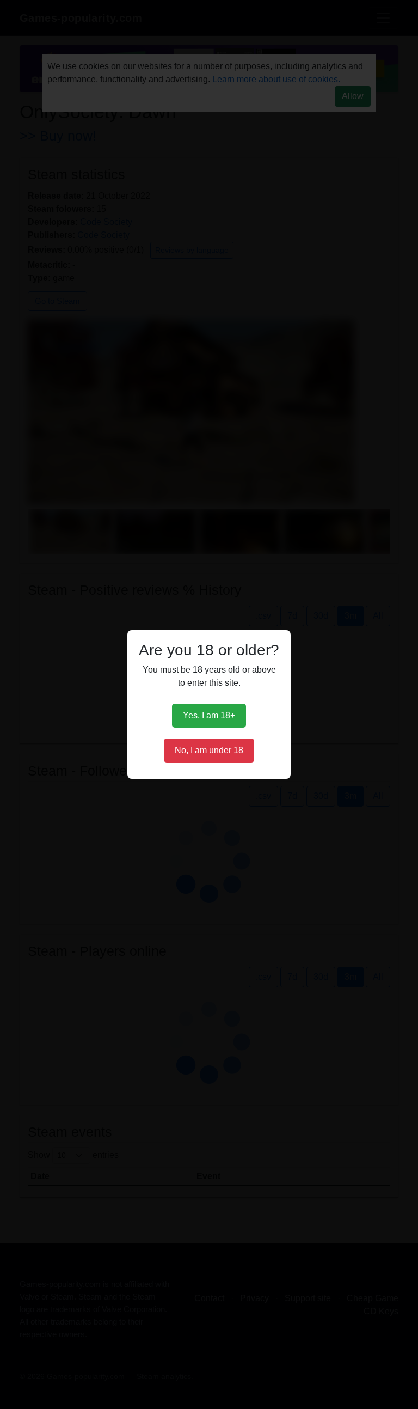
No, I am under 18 (209, 750)
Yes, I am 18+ (209, 715)
